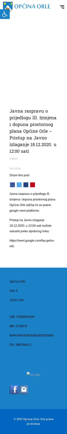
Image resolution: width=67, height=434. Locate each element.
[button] (5, 14)
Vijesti (13, 158)
